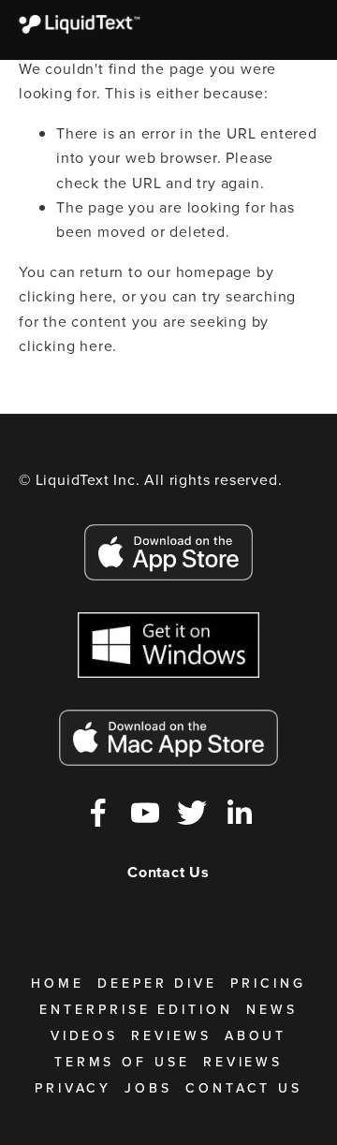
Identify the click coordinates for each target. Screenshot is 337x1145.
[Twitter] (192, 813)
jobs (148, 1088)
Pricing (267, 983)
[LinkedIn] (239, 813)
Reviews (171, 1035)
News (272, 1009)
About (256, 1035)
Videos (85, 1035)
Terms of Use (122, 1061)
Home (57, 983)
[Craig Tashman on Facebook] (98, 813)
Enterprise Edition (136, 1009)
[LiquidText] (145, 813)
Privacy (73, 1088)
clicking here (65, 296)
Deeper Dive (157, 983)
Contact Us (243, 1088)
